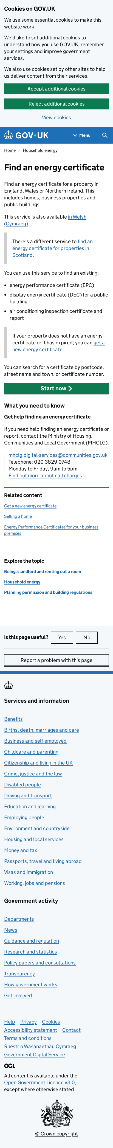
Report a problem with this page (56, 660)
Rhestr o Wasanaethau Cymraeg (40, 1046)
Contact (71, 1030)
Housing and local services (34, 839)
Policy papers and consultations (40, 963)
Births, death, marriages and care (41, 730)
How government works (30, 984)
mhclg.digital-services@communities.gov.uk (58, 455)
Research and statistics (30, 952)
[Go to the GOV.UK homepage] (26, 135)
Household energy (40, 150)
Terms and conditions (28, 1038)
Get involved (18, 995)
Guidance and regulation (31, 941)
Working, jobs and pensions (34, 883)
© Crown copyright (56, 1133)
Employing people (24, 817)
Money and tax (20, 850)
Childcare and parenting (31, 752)
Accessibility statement (30, 1030)
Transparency (19, 973)
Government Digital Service (34, 1054)
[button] (56, 388)
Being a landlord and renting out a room (42, 571)
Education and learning (30, 806)
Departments (19, 919)
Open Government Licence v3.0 (39, 1082)
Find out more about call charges (45, 475)
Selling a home (18, 516)
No (90, 637)
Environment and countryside (37, 828)
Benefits (13, 719)
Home (10, 150)
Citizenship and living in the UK (38, 763)
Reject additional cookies (57, 104)
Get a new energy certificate (30, 505)
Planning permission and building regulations (48, 592)
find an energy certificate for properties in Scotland (52, 248)
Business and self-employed (35, 741)
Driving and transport (28, 795)
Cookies (51, 1022)
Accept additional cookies (56, 89)
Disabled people (22, 784)
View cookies (56, 117)
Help (9, 1022)
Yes (65, 637)
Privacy (28, 1022)
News (10, 930)
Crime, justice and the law (33, 774)
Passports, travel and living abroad (43, 861)
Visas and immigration (28, 872)
